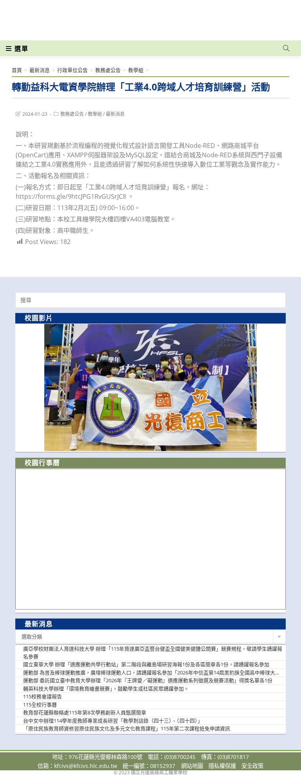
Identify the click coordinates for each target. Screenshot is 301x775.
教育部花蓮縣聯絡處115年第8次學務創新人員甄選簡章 (84, 712)
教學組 (95, 114)
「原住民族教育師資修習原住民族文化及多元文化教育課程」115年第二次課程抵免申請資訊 (126, 728)
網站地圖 (192, 766)
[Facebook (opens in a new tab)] (241, 16)
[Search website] (286, 48)
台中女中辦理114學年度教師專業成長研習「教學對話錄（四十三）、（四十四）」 (113, 720)
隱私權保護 (222, 766)
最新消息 (115, 114)
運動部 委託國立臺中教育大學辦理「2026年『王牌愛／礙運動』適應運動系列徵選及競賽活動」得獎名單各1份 (147, 680)
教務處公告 (72, 114)
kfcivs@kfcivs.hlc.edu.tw (85, 766)
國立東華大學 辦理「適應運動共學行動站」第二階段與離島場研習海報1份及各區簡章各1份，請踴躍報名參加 (146, 664)
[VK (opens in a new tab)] (276, 16)
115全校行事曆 (40, 704)
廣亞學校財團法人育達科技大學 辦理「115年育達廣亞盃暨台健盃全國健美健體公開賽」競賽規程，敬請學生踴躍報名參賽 (152, 652)
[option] (150, 387)
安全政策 (252, 766)
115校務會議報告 (42, 696)
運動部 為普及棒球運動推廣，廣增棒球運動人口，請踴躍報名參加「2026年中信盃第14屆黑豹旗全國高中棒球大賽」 (153, 672)
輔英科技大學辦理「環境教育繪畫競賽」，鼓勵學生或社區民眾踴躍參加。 (106, 688)
